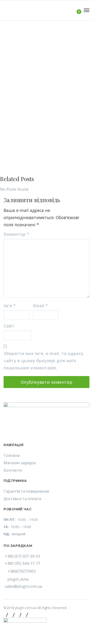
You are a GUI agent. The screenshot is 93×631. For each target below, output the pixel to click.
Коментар (16, 234)
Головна (12, 455)
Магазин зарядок (20, 462)
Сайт (9, 326)
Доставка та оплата (22, 498)
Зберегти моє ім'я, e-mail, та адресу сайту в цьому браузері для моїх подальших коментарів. (43, 361)
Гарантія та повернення (26, 491)
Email (40, 305)
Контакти (13, 470)
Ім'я (10, 305)
